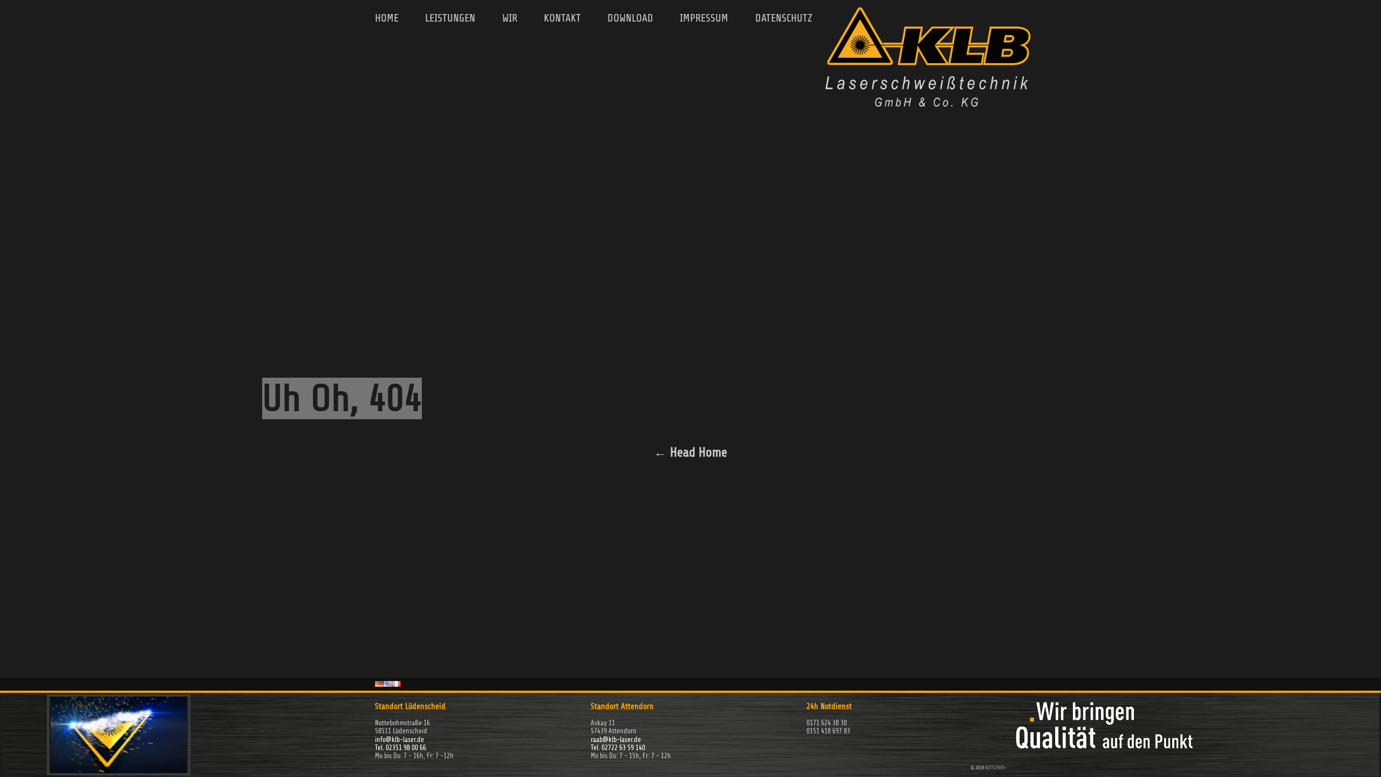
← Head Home (690, 452)
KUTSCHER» (995, 768)
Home (387, 18)
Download (630, 18)
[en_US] (388, 683)
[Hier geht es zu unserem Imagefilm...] (118, 771)
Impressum (704, 18)
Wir (509, 18)
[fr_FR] (396, 683)
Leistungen (450, 18)
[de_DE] (379, 683)
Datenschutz (783, 18)
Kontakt (562, 18)
